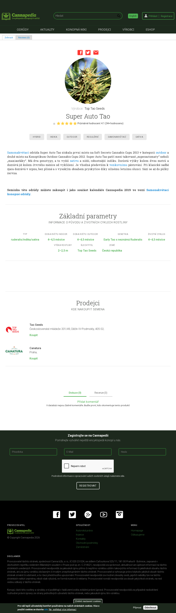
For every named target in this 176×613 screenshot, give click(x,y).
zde (46, 609)
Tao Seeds (36, 324)
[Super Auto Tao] (88, 80)
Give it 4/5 (71, 123)
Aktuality (47, 29)
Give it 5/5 (75, 123)
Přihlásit (153, 16)
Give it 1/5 (58, 123)
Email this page (96, 52)
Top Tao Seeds (95, 108)
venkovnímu (118, 165)
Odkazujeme (137, 534)
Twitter (88, 52)
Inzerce (80, 534)
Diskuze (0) (75, 392)
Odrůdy (23, 29)
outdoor (161, 152)
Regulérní (92, 137)
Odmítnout (150, 607)
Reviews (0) (24, 37)
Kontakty (81, 538)
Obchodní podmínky (87, 543)
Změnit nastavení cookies (88, 601)
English (133, 16)
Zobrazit (10, 37)
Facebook (80, 52)
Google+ (88, 514)
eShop (150, 29)
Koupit (34, 335)
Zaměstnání (82, 547)
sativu (74, 161)
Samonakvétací (117, 137)
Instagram (119, 514)
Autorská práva (84, 530)
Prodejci (104, 29)
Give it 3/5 (66, 123)
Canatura (35, 348)
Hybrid (37, 137)
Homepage (137, 530)
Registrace (167, 16)
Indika (53, 137)
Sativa (139, 137)
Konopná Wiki (76, 29)
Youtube (103, 514)
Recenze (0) (101, 392)
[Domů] (21, 16)
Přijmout (137, 607)
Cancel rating (54, 123)
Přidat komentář (88, 402)
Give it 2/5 (62, 123)
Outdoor (72, 137)
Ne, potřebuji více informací (62, 609)
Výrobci (128, 29)
